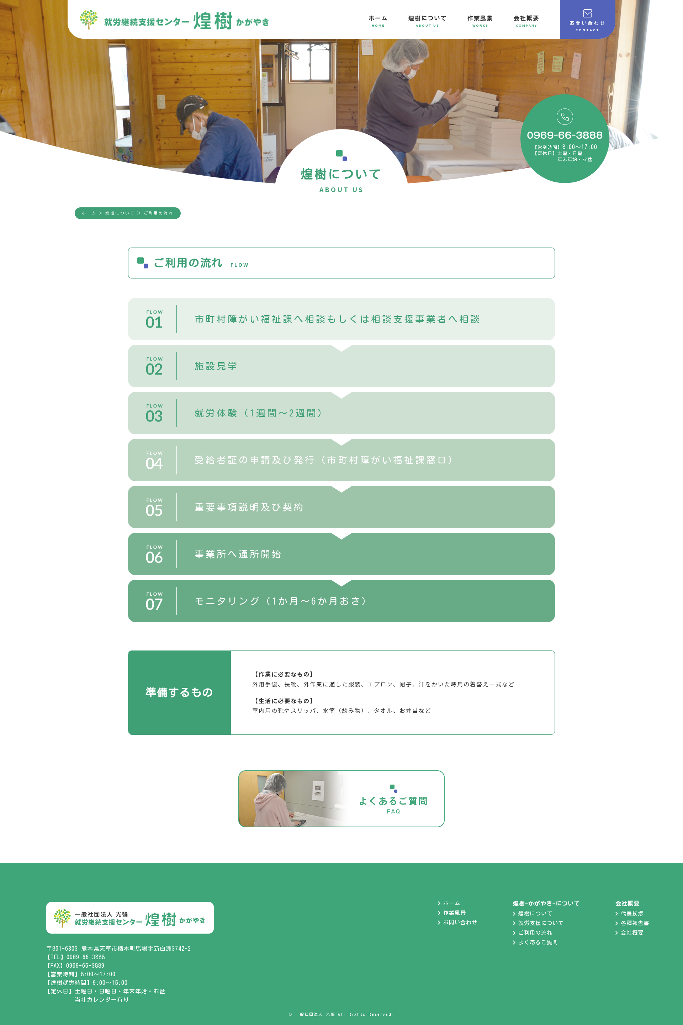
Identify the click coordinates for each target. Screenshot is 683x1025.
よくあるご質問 (538, 942)
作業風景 (454, 912)
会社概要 (632, 932)
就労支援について (541, 923)
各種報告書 (635, 923)
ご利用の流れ (535, 932)
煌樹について (535, 913)
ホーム (89, 213)
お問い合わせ (460, 922)
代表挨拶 (632, 913)
